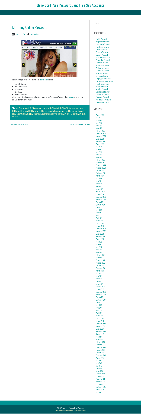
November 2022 (101, 231)
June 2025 (99, 149)
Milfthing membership (76, 108)
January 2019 (100, 344)
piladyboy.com (44, 79)
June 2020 (99, 308)
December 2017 (100, 379)
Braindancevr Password (103, 57)
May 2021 (99, 278)
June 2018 (99, 363)
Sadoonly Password (102, 55)
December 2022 (101, 228)
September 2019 (101, 331)
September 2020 (101, 300)
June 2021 (99, 276)
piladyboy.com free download (75, 111)
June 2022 (99, 244)
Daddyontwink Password (103, 102)
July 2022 (99, 242)
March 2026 (99, 128)
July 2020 (99, 305)
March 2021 (99, 284)
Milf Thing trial (54, 108)
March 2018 (99, 371)
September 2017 (101, 387)
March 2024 (99, 189)
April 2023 (99, 218)
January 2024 (100, 194)
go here (71, 97)
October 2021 (100, 265)
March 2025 (99, 157)
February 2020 (100, 318)
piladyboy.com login (35, 113)
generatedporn (34, 34)
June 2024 (99, 181)
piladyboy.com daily (59, 111)
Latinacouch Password (103, 70)
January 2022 (100, 257)
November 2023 (101, 199)
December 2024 (101, 165)
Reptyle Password (101, 39)
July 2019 (99, 337)
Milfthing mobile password (20, 111)
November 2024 (101, 168)
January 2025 (100, 162)
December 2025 (101, 133)
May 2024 (99, 183)
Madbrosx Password (102, 86)
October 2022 (100, 234)
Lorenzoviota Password (103, 44)
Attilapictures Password (103, 68)
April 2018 (99, 368)
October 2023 (100, 202)
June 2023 (99, 212)
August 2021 (100, 271)
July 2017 (98, 392)
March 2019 (99, 339)
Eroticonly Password (102, 52)
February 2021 (100, 286)
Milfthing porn (33, 111)
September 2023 (101, 205)
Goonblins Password (102, 62)
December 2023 (101, 197)
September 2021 (101, 268)
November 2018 (100, 350)
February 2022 (100, 255)
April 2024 (99, 186)
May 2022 (99, 247)
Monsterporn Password (103, 65)
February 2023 (100, 223)
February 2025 (100, 160)
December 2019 (101, 323)
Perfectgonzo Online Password (80, 124)
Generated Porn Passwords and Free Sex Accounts (70, 5)
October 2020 (100, 297)
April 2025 (99, 154)
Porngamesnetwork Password (105, 81)
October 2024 (100, 170)
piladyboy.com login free (49, 113)
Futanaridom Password (103, 60)
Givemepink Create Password (19, 124)
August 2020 (100, 302)
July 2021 (99, 273)
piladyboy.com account (46, 111)
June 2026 (99, 120)
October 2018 (100, 352)
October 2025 (100, 139)
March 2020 (99, 315)
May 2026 (99, 123)
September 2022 (101, 236)
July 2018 (99, 360)
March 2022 (99, 252)
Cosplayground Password (103, 78)
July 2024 (99, 178)
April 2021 (99, 281)
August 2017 (100, 389)
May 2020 (99, 310)
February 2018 (100, 373)
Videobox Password (102, 89)
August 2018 (100, 358)
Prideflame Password (102, 94)
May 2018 (99, 366)
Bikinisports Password (102, 76)
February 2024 (100, 191)
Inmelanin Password (102, 73)
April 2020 (99, 313)
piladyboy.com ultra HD (65, 113)
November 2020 (101, 294)
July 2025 (99, 146)
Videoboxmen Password (103, 92)
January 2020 (100, 321)
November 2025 (101, 136)
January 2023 (100, 226)
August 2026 (100, 115)
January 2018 (100, 376)
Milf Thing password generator (39, 108)
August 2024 (100, 176)
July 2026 (99, 117)
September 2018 (101, 355)
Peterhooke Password (102, 47)
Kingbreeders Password (103, 41)
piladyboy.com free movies (20, 113)
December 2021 (101, 260)
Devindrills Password (102, 49)
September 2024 (101, 173)
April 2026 (99, 125)
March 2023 (99, 220)
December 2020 (101, 292)
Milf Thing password (22, 108)
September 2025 (101, 141)
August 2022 (100, 239)
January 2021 (100, 289)
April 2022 (99, 249)
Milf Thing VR (63, 108)
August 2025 (100, 144)
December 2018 (101, 347)
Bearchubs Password (102, 97)
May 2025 (99, 152)
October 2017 (100, 384)
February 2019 (100, 342)
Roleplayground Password (103, 84)
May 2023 (99, 215)
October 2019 (100, 329)
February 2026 (100, 131)
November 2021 (100, 263)
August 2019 (100, 334)
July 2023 (99, 210)
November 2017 (100, 381)
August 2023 (100, 207)
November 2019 (100, 326)
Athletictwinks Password (103, 100)
